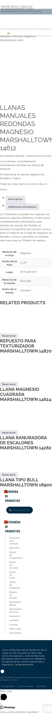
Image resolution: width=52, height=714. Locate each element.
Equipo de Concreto (11, 565)
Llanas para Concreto (39, 156)
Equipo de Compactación (11, 555)
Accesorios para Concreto (11, 541)
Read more (9, 336)
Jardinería (11, 620)
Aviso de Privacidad (25, 686)
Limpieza (11, 625)
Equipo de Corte (11, 575)
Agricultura (11, 548)
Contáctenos (41, 686)
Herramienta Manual (12, 156)
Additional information (22, 207)
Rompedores (11, 633)
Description (15, 199)
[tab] (15, 200)
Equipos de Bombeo (11, 595)
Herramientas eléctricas (11, 610)
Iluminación (11, 616)
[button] (3, 33)
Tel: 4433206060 (8, 686)
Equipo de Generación (11, 585)
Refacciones (11, 629)
